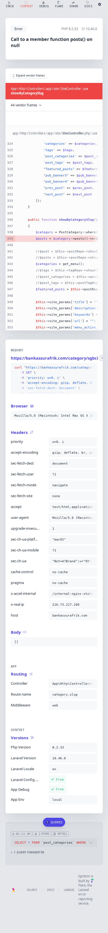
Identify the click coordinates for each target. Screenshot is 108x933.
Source (32, 890)
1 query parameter (29, 852)
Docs (50, 890)
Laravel (69, 890)
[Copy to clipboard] (92, 367)
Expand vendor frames (30, 75)
